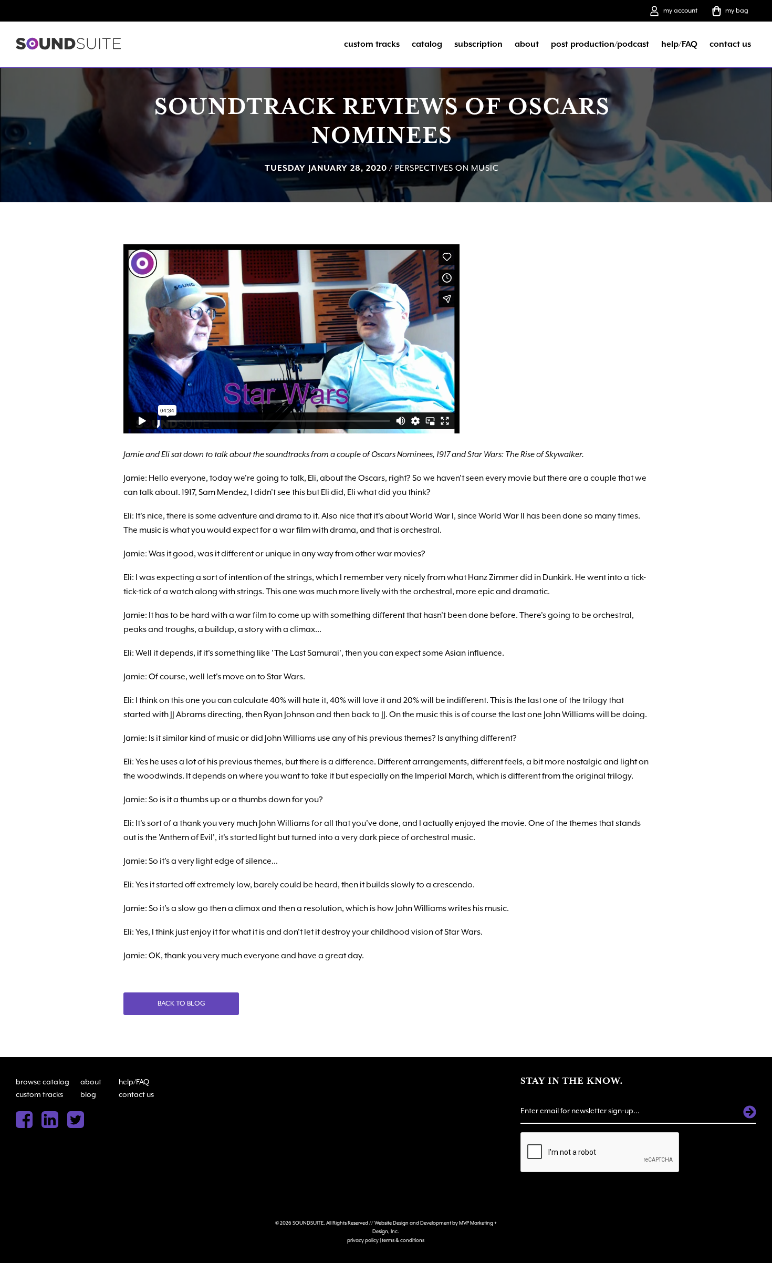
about (527, 44)
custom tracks (372, 44)
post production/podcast (600, 44)
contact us (730, 44)
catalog (427, 44)
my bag (736, 10)
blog (88, 1094)
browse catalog (42, 1082)
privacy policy (363, 1240)
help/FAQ (679, 44)
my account (680, 10)
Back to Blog (181, 1003)
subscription (478, 44)
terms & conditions (403, 1240)
